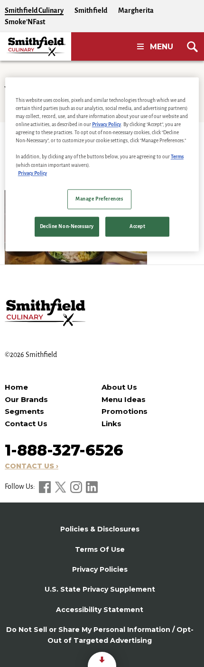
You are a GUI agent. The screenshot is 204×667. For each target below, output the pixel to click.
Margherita (136, 10)
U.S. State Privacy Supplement (100, 589)
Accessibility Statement (99, 609)
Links (111, 423)
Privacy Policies (100, 569)
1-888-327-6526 (64, 450)
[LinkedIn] (92, 486)
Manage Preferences (99, 198)
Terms (177, 157)
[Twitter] (61, 486)
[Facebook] (45, 486)
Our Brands (26, 399)
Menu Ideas (124, 399)
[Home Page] (35, 46)
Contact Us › (31, 466)
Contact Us (26, 423)
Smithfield (90, 10)
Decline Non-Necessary (67, 226)
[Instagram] (76, 486)
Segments (24, 411)
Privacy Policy (106, 125)
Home (16, 387)
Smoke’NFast (25, 22)
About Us (119, 387)
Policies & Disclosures (99, 529)
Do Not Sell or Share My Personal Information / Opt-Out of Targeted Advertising (100, 634)
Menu (161, 46)
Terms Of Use (100, 549)
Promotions (125, 411)
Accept (137, 226)
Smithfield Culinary (34, 10)
